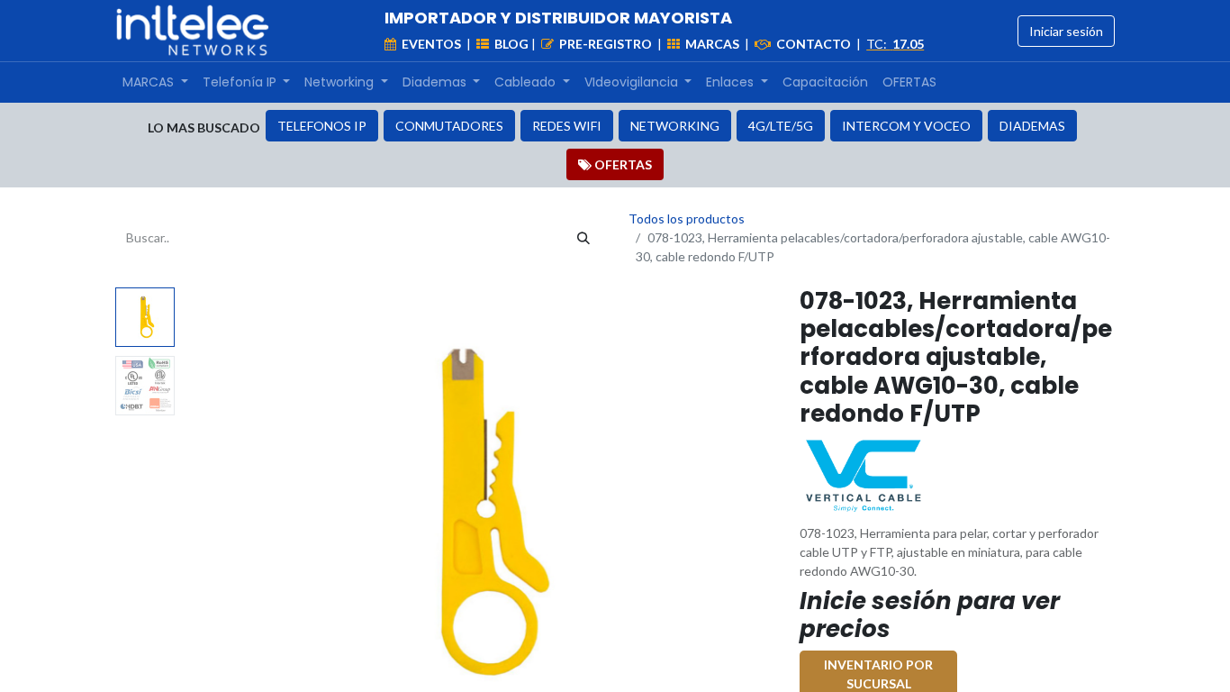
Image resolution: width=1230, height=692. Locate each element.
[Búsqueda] (583, 237)
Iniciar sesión (1066, 31)
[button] (226, 513)
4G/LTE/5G (780, 125)
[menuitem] (155, 82)
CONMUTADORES (449, 125)
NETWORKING (674, 125)
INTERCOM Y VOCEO (906, 125)
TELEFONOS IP (321, 125)
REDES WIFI (566, 125)
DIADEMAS (1032, 125)
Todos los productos (687, 218)
